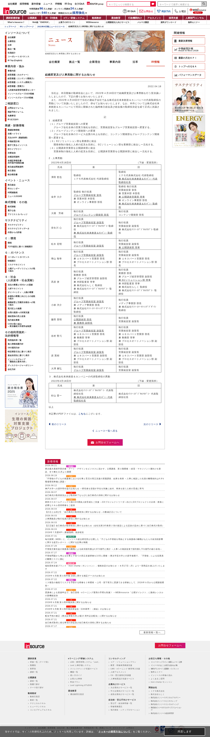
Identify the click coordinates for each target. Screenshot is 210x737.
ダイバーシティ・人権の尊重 (20, 292)
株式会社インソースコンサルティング (165, 704)
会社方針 (12, 369)
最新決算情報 (185, 40)
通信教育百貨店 (77, 694)
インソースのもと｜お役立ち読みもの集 (164, 665)
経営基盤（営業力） (16, 86)
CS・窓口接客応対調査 (121, 675)
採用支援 (173, 17)
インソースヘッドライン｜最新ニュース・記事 (166, 662)
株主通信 (12, 170)
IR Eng (68, 3)
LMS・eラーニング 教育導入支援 (125, 668)
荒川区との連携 (14, 308)
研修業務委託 (116, 706)
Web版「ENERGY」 (41, 22)
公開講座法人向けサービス (117, 22)
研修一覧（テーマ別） (40, 662)
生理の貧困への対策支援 (18, 312)
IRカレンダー (14, 188)
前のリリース (59, 424)
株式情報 (12, 206)
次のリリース (151, 424)
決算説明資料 (14, 157)
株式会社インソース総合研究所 (162, 713)
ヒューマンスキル (38, 706)
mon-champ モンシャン (161, 682)
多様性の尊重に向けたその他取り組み (21, 297)
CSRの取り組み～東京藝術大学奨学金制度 (19, 325)
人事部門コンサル (195, 17)
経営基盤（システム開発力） (20, 82)
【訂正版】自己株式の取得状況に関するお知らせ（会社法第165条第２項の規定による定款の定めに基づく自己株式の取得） (104, 525)
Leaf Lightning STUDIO (81, 685)
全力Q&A (79, 3)
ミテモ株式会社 (158, 691)
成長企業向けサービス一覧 (122, 694)
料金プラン (75, 682)
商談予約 (166, 11)
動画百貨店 (35, 696)
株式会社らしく (158, 694)
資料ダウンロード (168, 22)
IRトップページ (27, 27)
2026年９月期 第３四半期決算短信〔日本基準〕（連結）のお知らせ (78, 609)
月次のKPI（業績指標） (18, 137)
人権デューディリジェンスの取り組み (21, 269)
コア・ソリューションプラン (123, 662)
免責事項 (12, 116)
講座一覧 (34, 681)
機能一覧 (74, 672)
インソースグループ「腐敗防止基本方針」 (17, 360)
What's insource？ (16, 22)
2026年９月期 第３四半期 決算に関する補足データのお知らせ (75, 576)
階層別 (33, 665)
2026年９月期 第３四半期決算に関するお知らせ (68, 602)
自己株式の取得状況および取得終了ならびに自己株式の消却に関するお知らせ (82, 495)
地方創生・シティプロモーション (125, 709)
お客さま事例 (76, 678)
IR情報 (58, 3)
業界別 (33, 668)
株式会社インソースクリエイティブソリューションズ (166, 708)
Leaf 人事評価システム (80, 665)
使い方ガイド (76, 675)
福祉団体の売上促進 (16, 316)
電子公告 (12, 210)
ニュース (47, 3)
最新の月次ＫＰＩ (187, 58)
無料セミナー (194, 22)
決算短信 (12, 153)
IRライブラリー (14, 149)
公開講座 (32, 17)
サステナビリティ (15, 225)
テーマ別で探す (37, 687)
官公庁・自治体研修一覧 (121, 703)
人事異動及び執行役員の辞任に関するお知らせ (67, 519)
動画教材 (96, 17)
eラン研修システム (74, 17)
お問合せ (148, 11)
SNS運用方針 (14, 348)
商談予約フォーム (15, 112)
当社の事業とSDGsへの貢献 (20, 285)
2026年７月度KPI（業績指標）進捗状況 (64, 532)
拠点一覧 (74, 61)
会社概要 (12, 3)
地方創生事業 (14, 320)
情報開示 (12, 261)
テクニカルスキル (38, 703)
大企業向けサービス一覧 (121, 687)
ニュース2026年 (15, 196)
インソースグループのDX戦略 (21, 94)
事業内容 (115, 61)
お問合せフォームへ (107, 442)
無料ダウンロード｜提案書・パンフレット (165, 668)
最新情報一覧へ (152, 632)
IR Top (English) (15, 60)
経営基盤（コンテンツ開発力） (21, 78)
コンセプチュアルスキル (41, 709)
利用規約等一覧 (14, 340)
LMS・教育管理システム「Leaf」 (85, 662)
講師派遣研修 (13, 17)
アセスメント (154, 17)
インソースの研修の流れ (161, 675)
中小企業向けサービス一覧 (122, 691)
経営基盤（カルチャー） (18, 75)
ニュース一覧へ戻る (106, 430)
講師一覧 (34, 672)
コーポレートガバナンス (18, 56)
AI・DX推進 (51, 17)
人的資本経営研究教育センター (21, 90)
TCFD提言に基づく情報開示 (20, 246)
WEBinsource (92, 22)
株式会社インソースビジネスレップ (164, 701)
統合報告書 (13, 174)
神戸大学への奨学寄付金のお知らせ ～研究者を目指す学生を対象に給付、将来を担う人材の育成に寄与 (94, 488)
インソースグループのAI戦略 (20, 98)
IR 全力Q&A (13, 119)
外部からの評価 (14, 232)
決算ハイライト (14, 134)
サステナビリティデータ (18, 228)
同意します (185, 731)
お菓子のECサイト (67, 22)
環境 (10, 243)
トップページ (10, 27)
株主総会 (12, 185)
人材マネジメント (15, 288)
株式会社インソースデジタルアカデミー (165, 697)
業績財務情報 (14, 130)
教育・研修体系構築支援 (121, 665)
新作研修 (36, 3)
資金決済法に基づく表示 (18, 355)
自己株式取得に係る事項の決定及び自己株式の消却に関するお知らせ (78, 622)
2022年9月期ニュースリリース (51, 27)
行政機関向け (135, 17)
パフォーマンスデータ (189, 75)
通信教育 (115, 17)
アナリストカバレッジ (17, 214)
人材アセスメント (118, 672)
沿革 (135, 61)
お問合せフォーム (15, 108)
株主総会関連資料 (15, 167)
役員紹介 (12, 53)
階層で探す (35, 684)
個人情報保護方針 (15, 344)
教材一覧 (34, 700)
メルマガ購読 (143, 22)
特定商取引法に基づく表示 (19, 351)
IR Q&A (131, 11)
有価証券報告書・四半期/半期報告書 (16, 161)
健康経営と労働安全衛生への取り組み (21, 303)
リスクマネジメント (16, 264)
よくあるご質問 (158, 678)
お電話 (182, 11)
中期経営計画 (14, 141)
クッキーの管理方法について (114, 731)
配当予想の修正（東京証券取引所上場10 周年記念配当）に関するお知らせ (81, 616)
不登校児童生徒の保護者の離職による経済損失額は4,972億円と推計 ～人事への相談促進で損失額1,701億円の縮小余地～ (103, 549)
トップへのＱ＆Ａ (187, 66)
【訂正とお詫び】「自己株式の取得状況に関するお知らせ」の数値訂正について (83, 512)
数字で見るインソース (17, 145)
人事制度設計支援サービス (122, 678)
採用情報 (24, 3)
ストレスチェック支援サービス (84, 668)
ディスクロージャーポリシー (20, 365)
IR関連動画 (13, 192)
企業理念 (94, 61)
